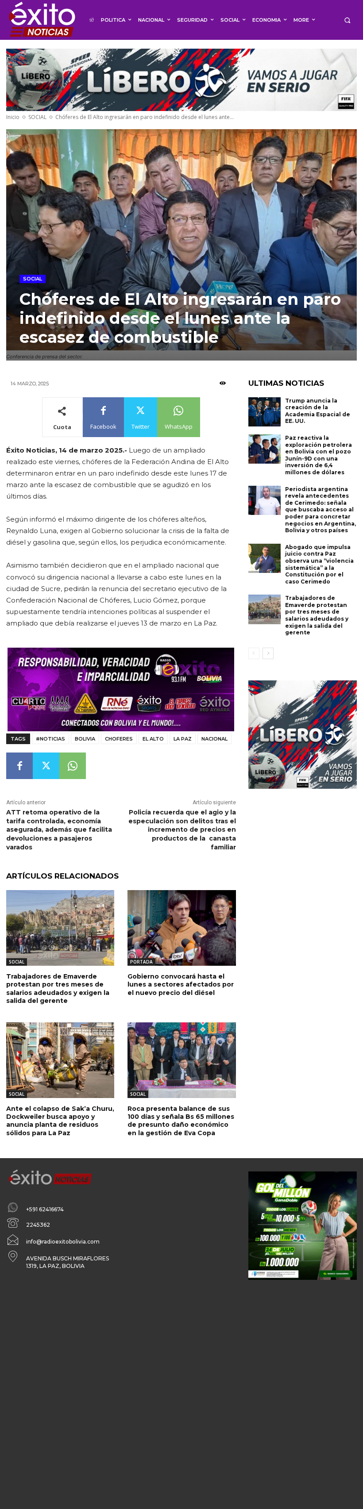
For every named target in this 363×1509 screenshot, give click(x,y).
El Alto (153, 739)
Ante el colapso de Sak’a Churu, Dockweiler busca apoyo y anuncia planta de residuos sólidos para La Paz (60, 1121)
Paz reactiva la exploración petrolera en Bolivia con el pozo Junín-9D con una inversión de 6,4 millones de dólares (318, 455)
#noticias (50, 739)
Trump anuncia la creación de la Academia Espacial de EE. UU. (317, 411)
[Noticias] (42, 20)
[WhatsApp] (72, 766)
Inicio (12, 117)
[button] (347, 20)
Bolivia (85, 739)
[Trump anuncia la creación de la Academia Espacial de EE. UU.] (264, 411)
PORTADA (141, 962)
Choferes (119, 739)
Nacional (214, 739)
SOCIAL (37, 117)
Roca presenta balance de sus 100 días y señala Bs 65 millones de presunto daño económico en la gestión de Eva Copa (180, 1121)
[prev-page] (253, 653)
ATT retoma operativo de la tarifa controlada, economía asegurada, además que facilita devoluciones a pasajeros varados (59, 829)
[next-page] (268, 653)
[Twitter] (46, 766)
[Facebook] (19, 766)
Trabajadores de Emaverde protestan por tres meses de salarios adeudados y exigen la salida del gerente (57, 988)
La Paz (183, 739)
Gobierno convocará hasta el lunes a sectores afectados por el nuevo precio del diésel (180, 984)
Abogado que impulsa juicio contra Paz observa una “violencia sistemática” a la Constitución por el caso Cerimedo (319, 564)
